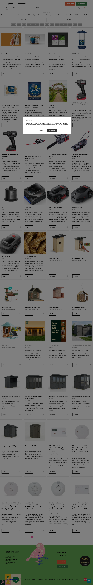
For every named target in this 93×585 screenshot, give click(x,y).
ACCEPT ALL (52, 130)
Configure (41, 130)
